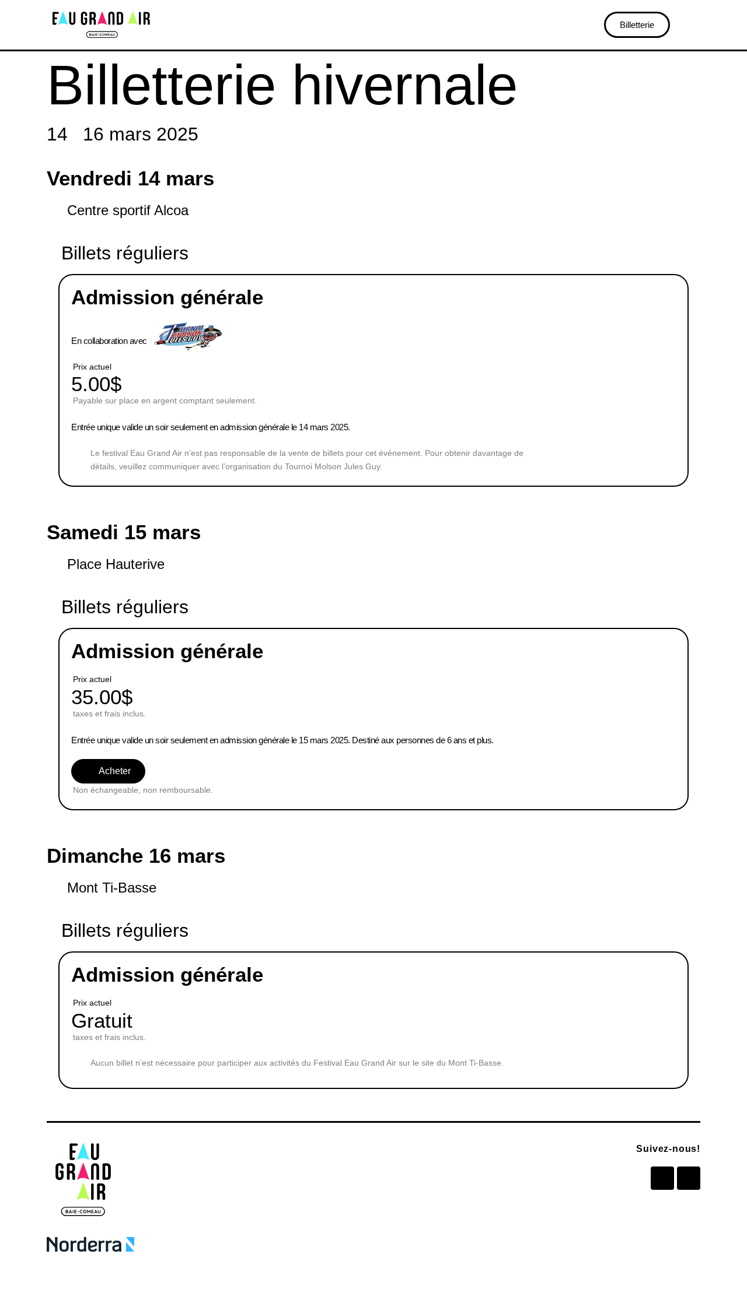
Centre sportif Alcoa (128, 210)
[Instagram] (688, 1178)
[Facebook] (662, 1178)
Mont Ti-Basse (111, 887)
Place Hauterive (116, 564)
